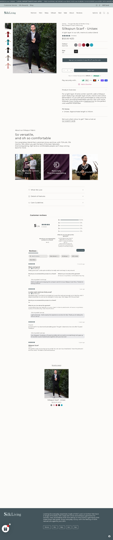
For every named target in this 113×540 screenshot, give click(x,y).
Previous (12, 48)
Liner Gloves (74, 101)
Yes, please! (48, 524)
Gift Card (105, 5)
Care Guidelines (37, 203)
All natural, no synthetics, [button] (64, 275)
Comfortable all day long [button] (77, 275)
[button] (33, 13)
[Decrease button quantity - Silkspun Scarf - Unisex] (64, 70)
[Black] (59, 405)
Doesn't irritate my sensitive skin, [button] (61, 307)
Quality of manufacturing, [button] (35, 308)
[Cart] (108, 13)
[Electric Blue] (62, 405)
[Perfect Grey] (51, 405)
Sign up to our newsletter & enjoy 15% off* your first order (85, 60)
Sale (75, 527)
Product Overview (69, 90)
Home (64, 24)
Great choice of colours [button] (48, 308)
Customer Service (10, 5)
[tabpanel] (56, 304)
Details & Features (38, 196)
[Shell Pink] (54, 405)
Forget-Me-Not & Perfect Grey (78, 24)
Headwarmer (89, 101)
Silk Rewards (23, 5)
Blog (31, 5)
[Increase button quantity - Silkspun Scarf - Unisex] (71, 70)
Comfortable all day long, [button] (35, 307)
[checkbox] (75, 256)
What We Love (36, 190)
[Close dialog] (62, 497)
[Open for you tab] (109, 536)
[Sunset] (56, 405)
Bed (69, 527)
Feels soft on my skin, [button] (47, 307)
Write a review (80, 250)
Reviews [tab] (33, 251)
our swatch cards (68, 121)
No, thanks (49, 535)
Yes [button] (29, 275)
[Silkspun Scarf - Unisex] (56, 383)
